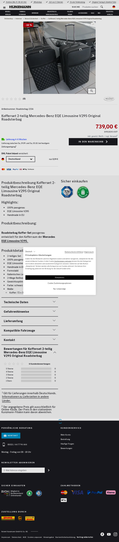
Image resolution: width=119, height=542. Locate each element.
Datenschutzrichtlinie (74, 252)
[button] (30, 251)
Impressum (89, 252)
